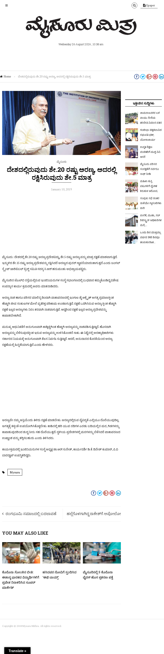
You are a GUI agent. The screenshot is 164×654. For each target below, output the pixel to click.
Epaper (150, 5)
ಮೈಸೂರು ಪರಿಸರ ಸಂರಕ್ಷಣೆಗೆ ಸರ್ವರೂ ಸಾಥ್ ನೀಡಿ (149, 168)
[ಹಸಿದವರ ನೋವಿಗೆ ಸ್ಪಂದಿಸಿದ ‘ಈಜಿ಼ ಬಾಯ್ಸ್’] (61, 562)
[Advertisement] (61, 224)
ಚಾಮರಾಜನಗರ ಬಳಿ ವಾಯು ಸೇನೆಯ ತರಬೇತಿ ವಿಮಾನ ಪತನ (151, 117)
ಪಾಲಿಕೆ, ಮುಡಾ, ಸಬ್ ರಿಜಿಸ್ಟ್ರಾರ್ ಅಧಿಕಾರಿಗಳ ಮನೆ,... (151, 220)
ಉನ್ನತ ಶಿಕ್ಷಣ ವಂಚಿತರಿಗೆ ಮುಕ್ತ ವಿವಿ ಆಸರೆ (150, 151)
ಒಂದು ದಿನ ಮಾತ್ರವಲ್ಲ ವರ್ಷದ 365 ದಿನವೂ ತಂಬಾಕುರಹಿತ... (150, 237)
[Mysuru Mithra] (82, 33)
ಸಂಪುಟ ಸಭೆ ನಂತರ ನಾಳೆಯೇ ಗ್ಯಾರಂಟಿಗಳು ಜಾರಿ (150, 203)
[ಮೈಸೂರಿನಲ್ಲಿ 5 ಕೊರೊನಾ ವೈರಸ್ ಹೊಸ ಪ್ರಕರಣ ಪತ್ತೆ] (102, 562)
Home (7, 76)
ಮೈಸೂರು (61, 162)
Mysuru (15, 472)
